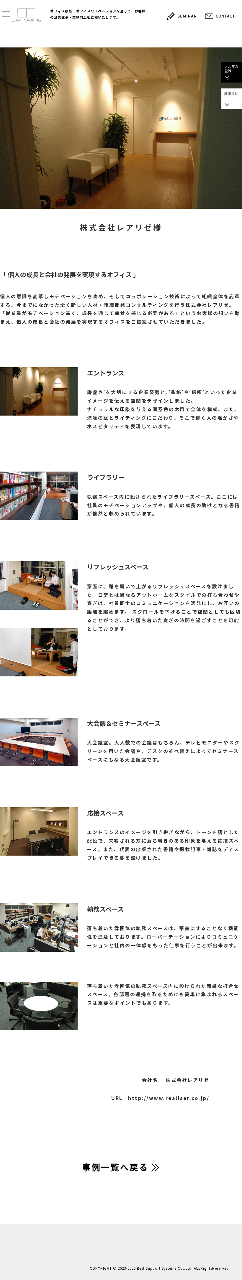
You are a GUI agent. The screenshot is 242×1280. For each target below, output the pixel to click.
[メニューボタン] (6, 14)
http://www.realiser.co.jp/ (168, 1097)
